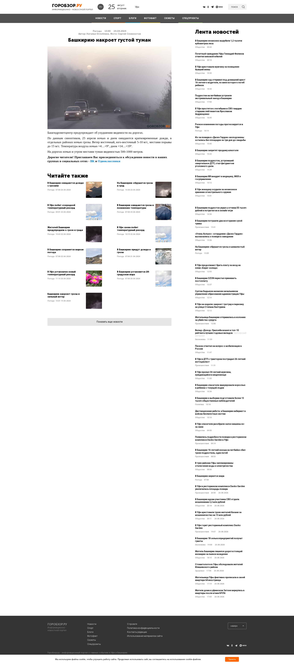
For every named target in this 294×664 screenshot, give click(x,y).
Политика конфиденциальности (143, 628)
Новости (91, 624)
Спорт (90, 628)
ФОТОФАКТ (150, 18)
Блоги (90, 632)
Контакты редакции (137, 632)
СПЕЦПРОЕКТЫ (190, 18)
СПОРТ (117, 18)
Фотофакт (92, 636)
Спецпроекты (94, 644)
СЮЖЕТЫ (169, 18)
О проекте (132, 624)
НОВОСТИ (100, 18)
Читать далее (74, 190)
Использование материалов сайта (144, 636)
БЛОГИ (132, 18)
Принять (232, 659)
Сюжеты (91, 640)
